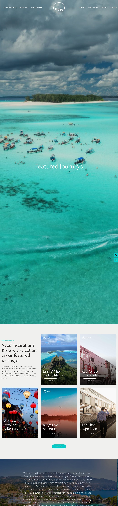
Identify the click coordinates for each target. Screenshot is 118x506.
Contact (105, 7)
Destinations (23, 7)
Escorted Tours (36, 7)
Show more (59, 446)
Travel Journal (93, 7)
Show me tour (51, 380)
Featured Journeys (9, 7)
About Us (82, 7)
